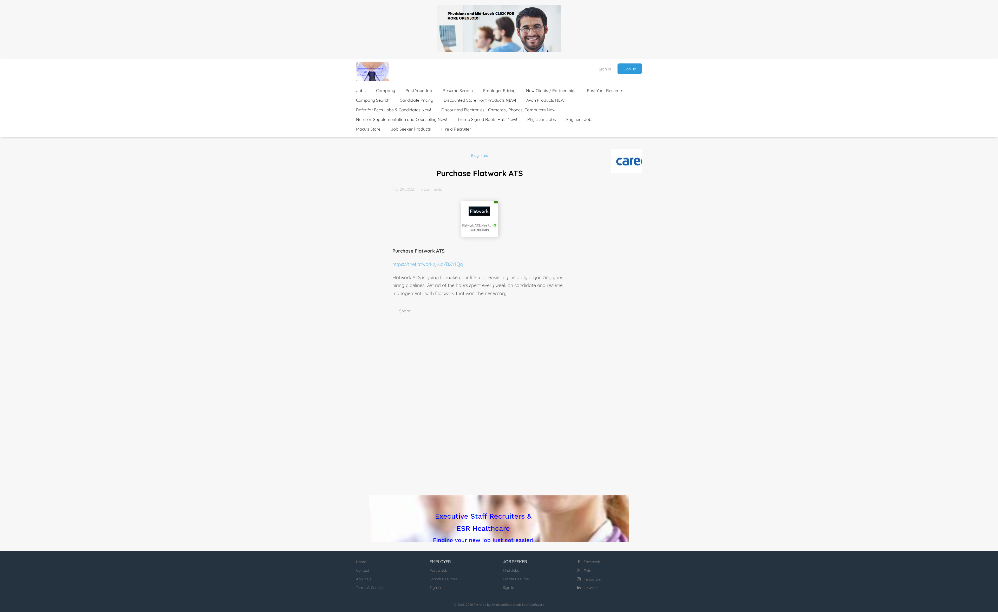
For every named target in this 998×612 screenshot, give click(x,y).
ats (485, 155)
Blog (475, 155)
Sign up (629, 69)
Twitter (589, 570)
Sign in (605, 69)
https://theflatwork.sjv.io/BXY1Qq (427, 264)
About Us (363, 579)
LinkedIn (591, 587)
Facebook (592, 561)
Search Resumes (444, 579)
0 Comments (431, 189)
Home (361, 561)
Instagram (592, 579)
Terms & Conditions (372, 587)
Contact (362, 570)
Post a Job (438, 570)
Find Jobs (511, 570)
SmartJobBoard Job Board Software (517, 605)
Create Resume (516, 579)
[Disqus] (479, 395)
